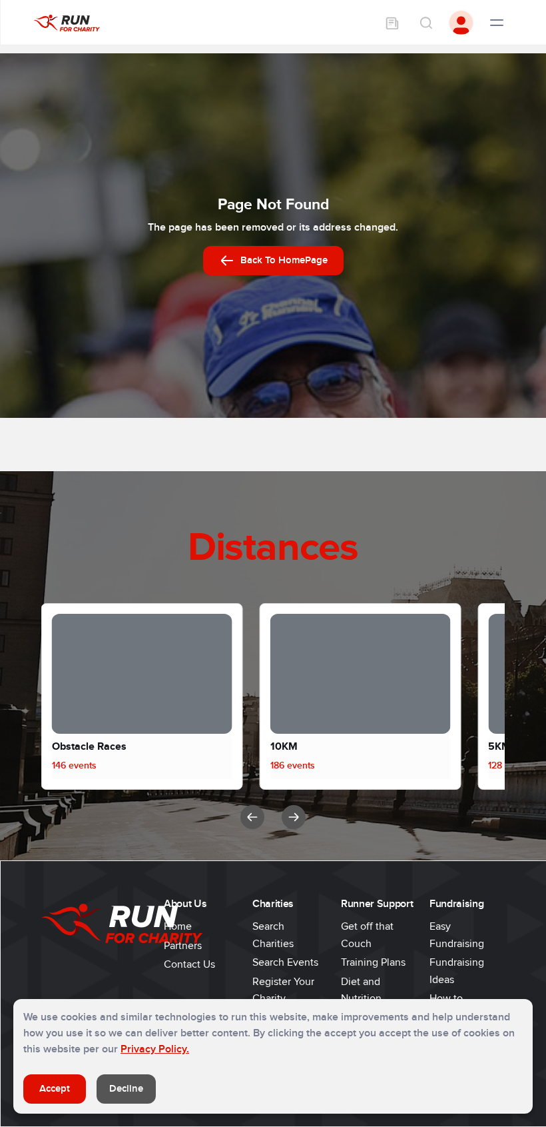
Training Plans (373, 962)
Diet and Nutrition (361, 990)
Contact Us (189, 964)
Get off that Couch (367, 935)
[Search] (425, 22)
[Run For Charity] (66, 22)
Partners (183, 945)
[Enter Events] (392, 23)
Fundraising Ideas (456, 971)
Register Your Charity (283, 990)
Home (178, 926)
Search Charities (273, 935)
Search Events (285, 962)
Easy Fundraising (456, 935)
